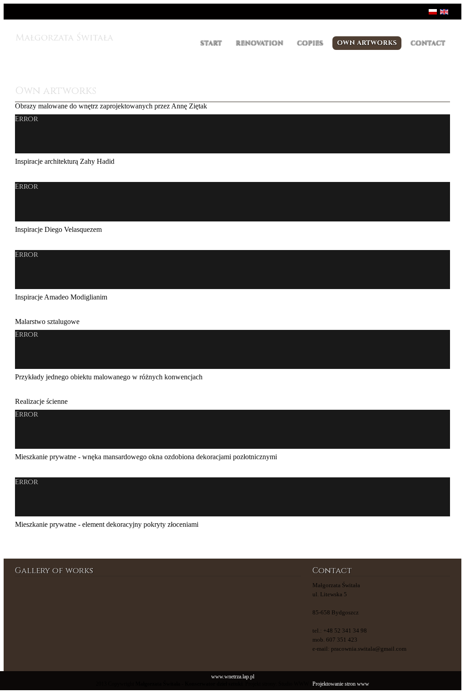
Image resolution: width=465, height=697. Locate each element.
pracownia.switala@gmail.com (368, 648)
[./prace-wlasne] (86, 603)
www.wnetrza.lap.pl (232, 677)
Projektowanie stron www (340, 684)
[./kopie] (182, 603)
